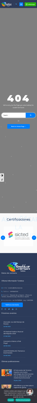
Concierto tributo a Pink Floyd (12, 342)
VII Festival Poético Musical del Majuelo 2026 (13, 332)
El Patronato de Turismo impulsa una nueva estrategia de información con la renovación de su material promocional (23, 374)
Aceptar (10, 400)
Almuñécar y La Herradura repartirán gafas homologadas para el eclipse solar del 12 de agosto (24, 388)
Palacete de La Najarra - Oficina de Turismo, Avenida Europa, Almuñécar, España (16, 295)
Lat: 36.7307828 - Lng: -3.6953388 (23, 300)
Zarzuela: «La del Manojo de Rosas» (13, 323)
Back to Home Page (17, 126)
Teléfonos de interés (12, 305)
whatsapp (31, 4)
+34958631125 (14, 291)
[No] (35, 396)
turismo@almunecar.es (15, 288)
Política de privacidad (23, 400)
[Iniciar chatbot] (30, 392)
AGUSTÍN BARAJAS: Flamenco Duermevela (14, 352)
